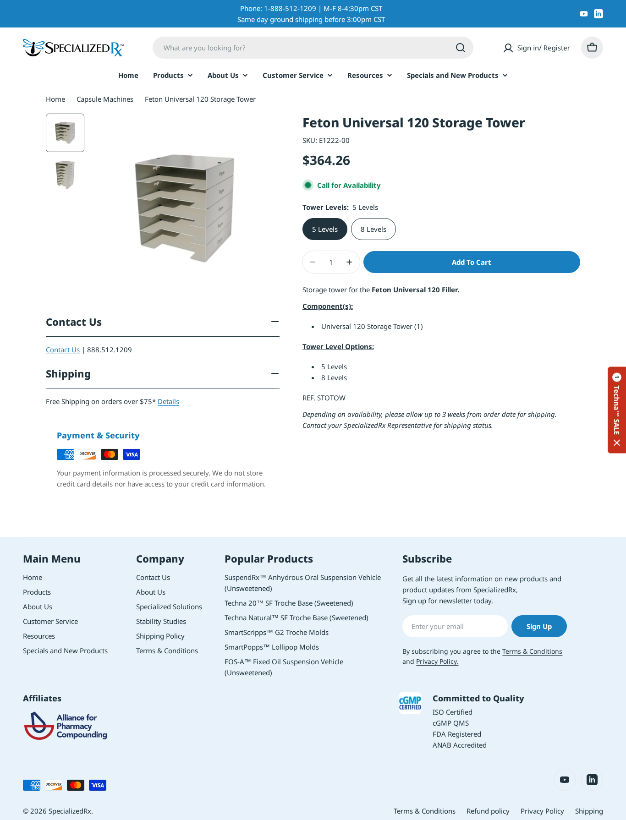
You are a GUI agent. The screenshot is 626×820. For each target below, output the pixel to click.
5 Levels (325, 229)
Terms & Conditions (532, 651)
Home (55, 99)
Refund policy (488, 810)
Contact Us (63, 349)
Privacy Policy (542, 810)
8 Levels (373, 229)
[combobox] (313, 48)
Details (168, 401)
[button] (617, 410)
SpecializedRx (70, 810)
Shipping (589, 810)
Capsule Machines (105, 99)
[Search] (460, 47)
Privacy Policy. (437, 661)
